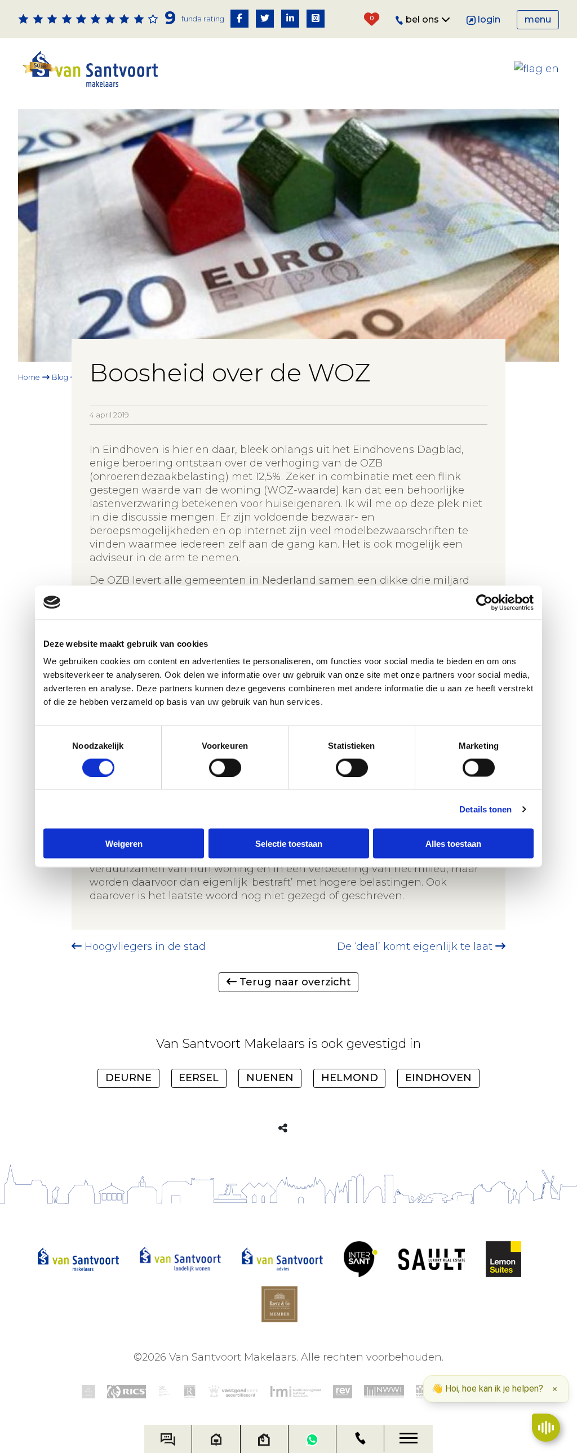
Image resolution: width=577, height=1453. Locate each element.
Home (29, 377)
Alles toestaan (453, 843)
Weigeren (124, 843)
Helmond (349, 1078)
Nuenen (270, 1078)
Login (489, 19)
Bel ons (423, 19)
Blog (60, 377)
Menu (538, 19)
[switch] (225, 767)
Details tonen (485, 809)
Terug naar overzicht (294, 982)
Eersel (199, 1078)
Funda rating (202, 19)
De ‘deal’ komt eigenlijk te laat (416, 946)
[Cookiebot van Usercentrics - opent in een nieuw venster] (484, 602)
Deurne (128, 1078)
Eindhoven (438, 1078)
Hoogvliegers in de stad (144, 946)
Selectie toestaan (288, 843)
